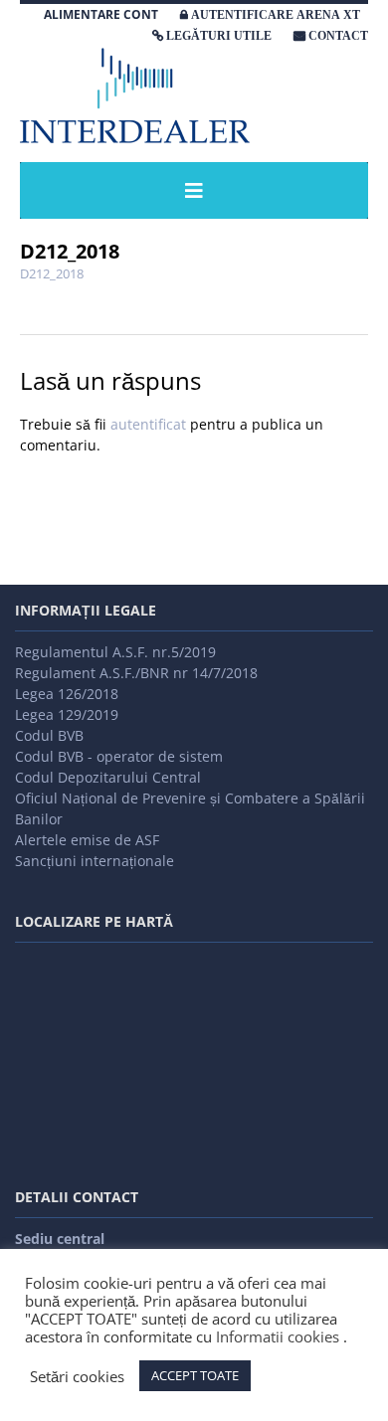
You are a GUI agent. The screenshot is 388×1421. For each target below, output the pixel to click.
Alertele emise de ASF (87, 839)
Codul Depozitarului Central (108, 777)
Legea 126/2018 (66, 693)
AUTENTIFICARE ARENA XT (275, 15)
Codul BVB (49, 735)
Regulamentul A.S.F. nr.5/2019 (115, 651)
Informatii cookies (277, 1336)
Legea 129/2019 (66, 714)
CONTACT (338, 36)
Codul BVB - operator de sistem (119, 756)
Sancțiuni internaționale (94, 860)
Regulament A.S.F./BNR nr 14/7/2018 (136, 672)
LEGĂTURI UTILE (219, 36)
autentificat (148, 424)
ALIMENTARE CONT (101, 14)
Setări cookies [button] (77, 1376)
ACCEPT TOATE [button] (195, 1375)
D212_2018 (52, 273)
